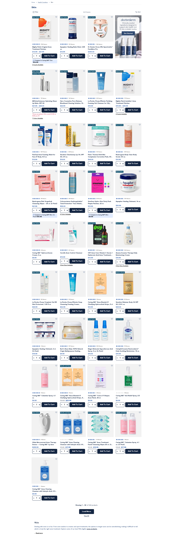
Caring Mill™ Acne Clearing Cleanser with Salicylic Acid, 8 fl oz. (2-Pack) (71, 444)
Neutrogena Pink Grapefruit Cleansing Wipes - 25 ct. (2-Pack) (44, 202)
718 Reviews (43, 98)
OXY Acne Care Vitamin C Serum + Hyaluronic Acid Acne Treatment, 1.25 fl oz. (100, 254)
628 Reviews (127, 151)
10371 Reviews (44, 151)
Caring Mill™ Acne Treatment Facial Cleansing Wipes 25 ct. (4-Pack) (100, 444)
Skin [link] (52, 2)
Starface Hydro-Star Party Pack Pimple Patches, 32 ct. (99, 202)
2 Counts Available (37, 65)
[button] (45, 28)
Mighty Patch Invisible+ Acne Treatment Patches (126, 102)
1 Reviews (126, 439)
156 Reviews (99, 151)
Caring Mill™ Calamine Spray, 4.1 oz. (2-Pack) (127, 443)
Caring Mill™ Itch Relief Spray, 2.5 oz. (128, 397)
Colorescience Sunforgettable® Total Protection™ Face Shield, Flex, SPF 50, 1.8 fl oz (71, 203)
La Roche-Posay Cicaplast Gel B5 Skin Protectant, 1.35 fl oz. (44, 303)
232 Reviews (71, 151)
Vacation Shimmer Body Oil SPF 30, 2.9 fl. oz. (127, 303)
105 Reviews (43, 198)
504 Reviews (43, 299)
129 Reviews (99, 198)
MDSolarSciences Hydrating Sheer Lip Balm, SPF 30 (44, 102)
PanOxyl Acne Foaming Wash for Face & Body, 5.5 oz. (43, 156)
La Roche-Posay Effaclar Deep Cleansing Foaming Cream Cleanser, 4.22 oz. (71, 303)
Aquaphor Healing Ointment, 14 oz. (128, 201)
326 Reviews (99, 98)
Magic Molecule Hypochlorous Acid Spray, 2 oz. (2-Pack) (100, 350)
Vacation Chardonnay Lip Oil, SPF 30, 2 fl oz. (72, 156)
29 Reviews (43, 250)
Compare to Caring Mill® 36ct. (98, 215)
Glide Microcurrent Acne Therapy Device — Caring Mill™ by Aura (44, 443)
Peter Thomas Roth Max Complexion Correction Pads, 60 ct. (99, 156)
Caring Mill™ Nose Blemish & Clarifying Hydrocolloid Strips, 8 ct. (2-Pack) (71, 397)
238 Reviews (71, 198)
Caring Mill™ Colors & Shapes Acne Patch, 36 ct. (99, 397)
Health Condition (43, 2)
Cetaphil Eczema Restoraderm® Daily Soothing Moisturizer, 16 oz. (127, 350)
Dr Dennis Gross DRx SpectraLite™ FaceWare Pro (100, 48)
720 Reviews (127, 346)
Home (33, 2)
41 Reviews (43, 346)
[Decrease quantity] (33, 56)
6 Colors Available (65, 214)
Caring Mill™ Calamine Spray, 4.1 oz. (44, 397)
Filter (36, 12)
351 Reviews (127, 299)
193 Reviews (71, 299)
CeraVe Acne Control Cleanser (71, 253)
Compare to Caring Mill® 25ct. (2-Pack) (44, 215)
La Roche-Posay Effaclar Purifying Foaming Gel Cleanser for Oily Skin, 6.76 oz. (100, 102)
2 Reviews (98, 299)
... (38, 533)
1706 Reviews (71, 44)
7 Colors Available (37, 118)
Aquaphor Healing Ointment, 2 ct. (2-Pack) (44, 350)
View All (86, 516)
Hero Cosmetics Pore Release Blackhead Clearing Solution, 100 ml (72, 102)
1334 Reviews (99, 44)
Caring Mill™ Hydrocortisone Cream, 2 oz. (42, 254)
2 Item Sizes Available (66, 265)
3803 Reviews (99, 346)
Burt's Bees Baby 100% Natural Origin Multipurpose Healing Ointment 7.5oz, (71, 350)
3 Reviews (43, 392)
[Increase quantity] (39, 56)
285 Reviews (99, 250)
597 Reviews (71, 250)
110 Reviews (99, 439)
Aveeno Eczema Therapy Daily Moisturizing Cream (126, 254)
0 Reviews (126, 392)
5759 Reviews (44, 44)
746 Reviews (71, 98)
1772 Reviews (127, 98)
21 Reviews (43, 439)
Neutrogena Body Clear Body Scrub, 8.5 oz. (126, 156)
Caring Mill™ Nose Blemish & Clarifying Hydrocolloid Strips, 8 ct (100, 303)
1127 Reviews (71, 346)
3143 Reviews (127, 250)
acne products (92, 529)
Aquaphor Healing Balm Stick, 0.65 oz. (72, 48)
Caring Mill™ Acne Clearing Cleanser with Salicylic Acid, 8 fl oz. (43, 490)
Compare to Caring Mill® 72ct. (43, 61)
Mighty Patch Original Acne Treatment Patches (42, 48)
